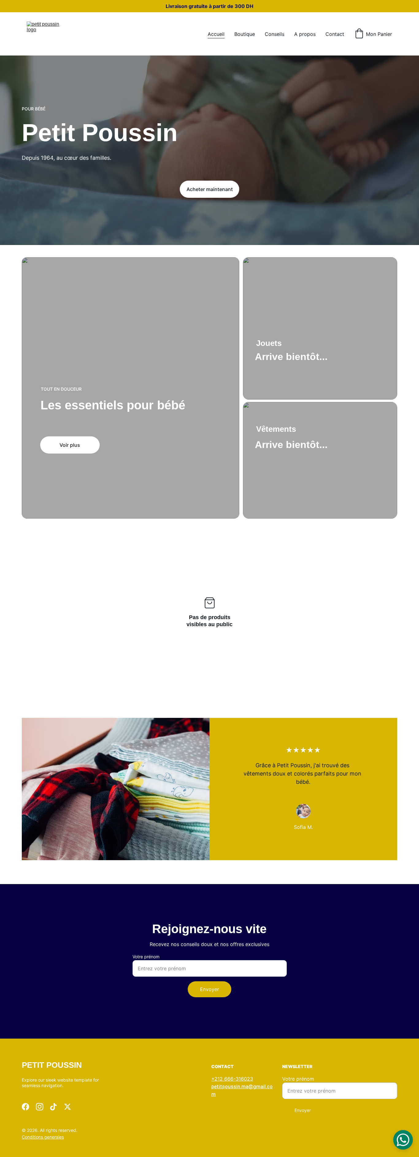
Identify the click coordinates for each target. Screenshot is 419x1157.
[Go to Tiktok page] (53, 1106)
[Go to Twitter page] (67, 1106)
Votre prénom (146, 956)
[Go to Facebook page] (25, 1106)
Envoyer (209, 989)
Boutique (244, 34)
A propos (305, 34)
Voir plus (70, 445)
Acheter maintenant (209, 189)
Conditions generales (43, 1137)
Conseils (274, 34)
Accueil (216, 34)
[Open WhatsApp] (403, 1140)
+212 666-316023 (232, 1079)
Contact (334, 34)
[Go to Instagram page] (39, 1106)
